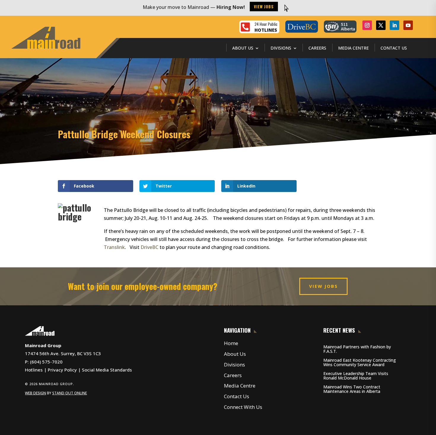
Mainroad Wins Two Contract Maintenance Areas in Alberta (351, 389)
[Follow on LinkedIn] (394, 25)
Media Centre (353, 48)
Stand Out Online (69, 393)
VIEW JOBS (323, 286)
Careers (317, 48)
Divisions (280, 48)
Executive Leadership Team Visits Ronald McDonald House (355, 376)
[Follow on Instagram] (367, 25)
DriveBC (149, 247)
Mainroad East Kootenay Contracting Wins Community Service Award (359, 362)
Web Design (35, 393)
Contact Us (394, 48)
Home (231, 343)
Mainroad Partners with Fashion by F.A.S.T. (357, 349)
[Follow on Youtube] (408, 25)
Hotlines (34, 370)
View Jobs (264, 6)
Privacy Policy (62, 370)
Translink (114, 247)
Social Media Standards (107, 370)
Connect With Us (243, 407)
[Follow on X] (381, 25)
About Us (242, 48)
